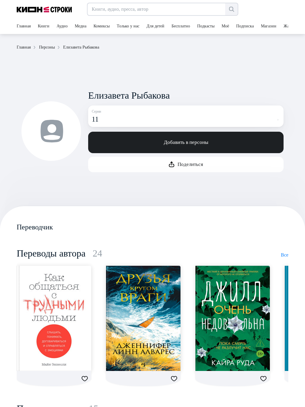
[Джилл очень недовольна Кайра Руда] (232, 318)
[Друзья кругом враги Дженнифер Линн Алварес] (143, 318)
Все (284, 254)
